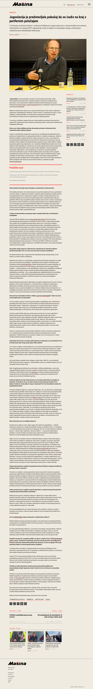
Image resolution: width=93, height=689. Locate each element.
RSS (9, 682)
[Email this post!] (18, 605)
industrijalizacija (26, 264)
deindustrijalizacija (15, 161)
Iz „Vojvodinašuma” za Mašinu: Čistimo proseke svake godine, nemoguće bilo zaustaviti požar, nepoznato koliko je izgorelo (76, 109)
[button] (89, 4)
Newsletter (71, 5)
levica (47, 599)
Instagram (11, 676)
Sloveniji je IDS (20, 578)
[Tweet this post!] (14, 605)
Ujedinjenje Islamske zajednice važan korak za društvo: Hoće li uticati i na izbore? (75, 136)
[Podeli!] (25, 605)
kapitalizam (39, 599)
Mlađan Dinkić (36, 397)
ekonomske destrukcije (38, 219)
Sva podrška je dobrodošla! (17, 180)
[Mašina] (16, 4)
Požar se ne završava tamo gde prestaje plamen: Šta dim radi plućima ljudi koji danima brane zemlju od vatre (76, 127)
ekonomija (30, 599)
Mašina (11, 649)
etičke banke (18, 517)
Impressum (11, 667)
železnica (35, 372)
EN (64, 5)
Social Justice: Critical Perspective (27, 105)
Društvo (12, 12)
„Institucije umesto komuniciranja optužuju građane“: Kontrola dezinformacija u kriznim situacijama (75, 118)
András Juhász (14, 34)
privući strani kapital (43, 296)
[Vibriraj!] (21, 605)
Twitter (10, 674)
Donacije (80, 5)
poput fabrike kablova (43, 448)
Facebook (11, 672)
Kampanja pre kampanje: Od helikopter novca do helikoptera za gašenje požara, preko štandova (76, 100)
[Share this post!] (10, 605)
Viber (10, 680)
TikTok (10, 678)
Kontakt (10, 669)
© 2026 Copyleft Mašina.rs (77, 686)
